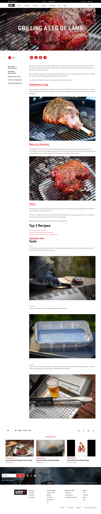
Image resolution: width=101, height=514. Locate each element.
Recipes (84, 497)
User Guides (49, 497)
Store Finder (83, 1)
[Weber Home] (11, 5)
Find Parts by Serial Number (71, 497)
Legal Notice (31, 495)
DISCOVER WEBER (51, 1)
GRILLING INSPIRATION (12, 67)
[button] (21, 5)
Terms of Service (9, 480)
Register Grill (90, 1)
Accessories (85, 495)
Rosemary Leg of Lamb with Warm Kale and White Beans (44, 234)
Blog (84, 499)
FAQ (47, 502)
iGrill (91, 89)
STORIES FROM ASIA (15, 83)
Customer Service (50, 492)
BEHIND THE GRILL (14, 76)
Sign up (20, 475)
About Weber (31, 492)
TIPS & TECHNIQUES (15, 80)
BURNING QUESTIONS (12, 72)
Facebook (28, 476)
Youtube (35, 475)
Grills (84, 492)
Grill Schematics (50, 499)
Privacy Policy (94, 482)
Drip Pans (32, 306)
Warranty (49, 495)
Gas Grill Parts (68, 492)
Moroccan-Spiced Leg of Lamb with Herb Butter (41, 232)
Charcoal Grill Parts (69, 495)
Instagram (31, 476)
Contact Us (62, 507)
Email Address (5, 475)
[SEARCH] (89, 5)
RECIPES (44, 1)
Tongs (31, 364)
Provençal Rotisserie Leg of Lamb (38, 230)
